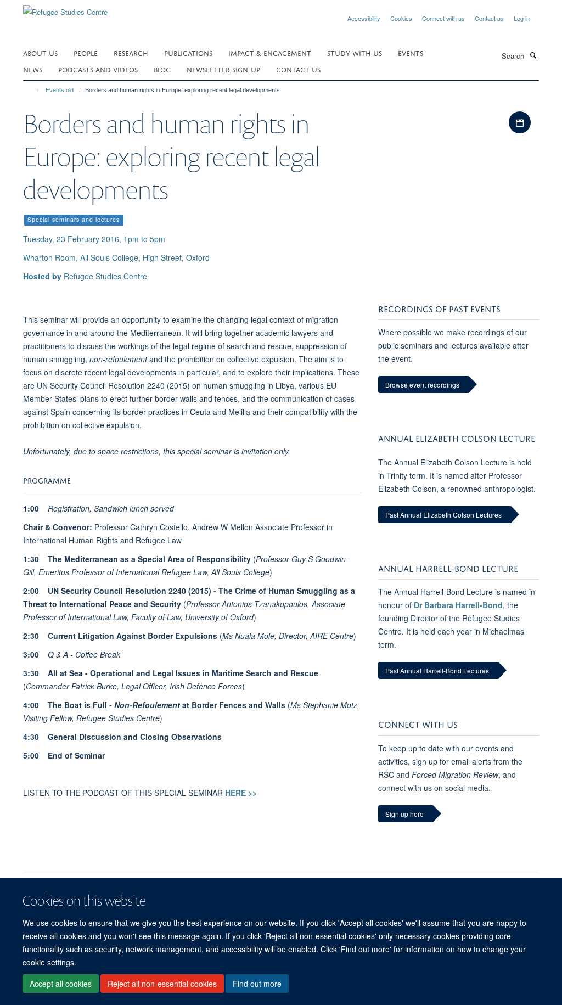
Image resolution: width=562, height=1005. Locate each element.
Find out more (257, 983)
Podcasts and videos (98, 69)
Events (410, 52)
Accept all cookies (61, 983)
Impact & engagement (269, 52)
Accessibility (363, 18)
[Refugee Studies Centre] (65, 8)
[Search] (533, 55)
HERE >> (241, 792)
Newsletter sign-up (223, 69)
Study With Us (354, 52)
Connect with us (443, 18)
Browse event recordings (422, 384)
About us (40, 52)
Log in (522, 18)
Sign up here (404, 813)
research (131, 52)
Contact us (489, 18)
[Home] (32, 90)
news (32, 69)
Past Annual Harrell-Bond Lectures (437, 670)
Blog (162, 69)
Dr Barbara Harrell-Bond (458, 604)
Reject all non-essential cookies (162, 983)
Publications (188, 52)
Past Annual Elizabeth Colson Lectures (443, 514)
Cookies (401, 18)
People (86, 52)
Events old (60, 90)
